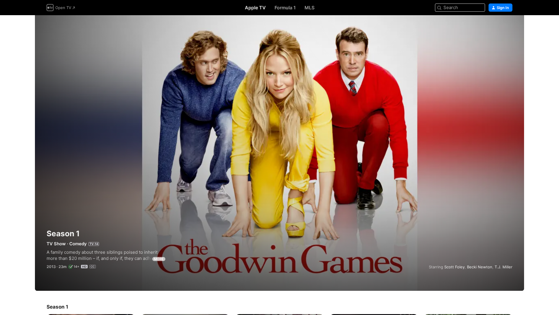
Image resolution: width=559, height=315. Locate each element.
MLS (309, 7)
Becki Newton (479, 267)
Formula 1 (285, 7)
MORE (159, 259)
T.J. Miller (503, 267)
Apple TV (255, 7)
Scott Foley (454, 267)
